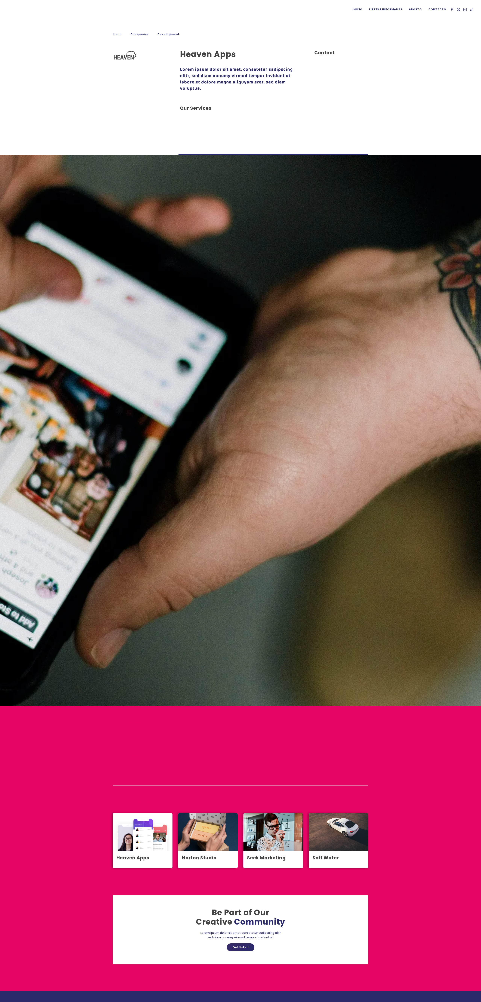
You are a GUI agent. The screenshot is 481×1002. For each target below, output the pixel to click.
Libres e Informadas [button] (385, 9)
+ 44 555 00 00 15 (327, 87)
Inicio (357, 9)
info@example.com (328, 91)
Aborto (415, 9)
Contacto (437, 9)
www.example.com (328, 96)
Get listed (241, 947)
